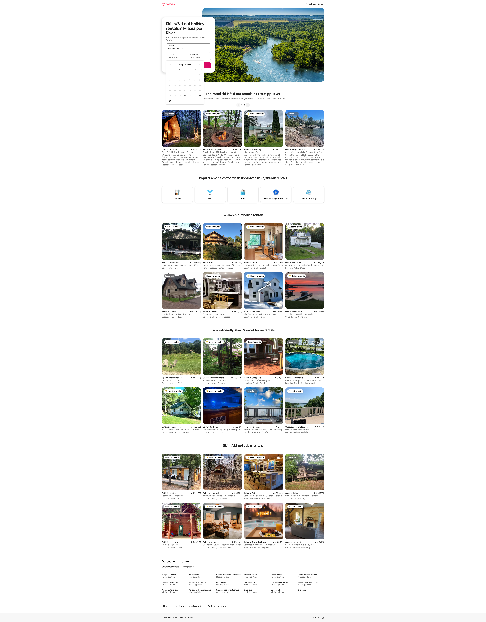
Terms (190, 618)
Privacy (183, 618)
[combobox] (188, 48)
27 (185, 96)
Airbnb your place (314, 4)
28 (190, 96)
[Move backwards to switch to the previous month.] (170, 64)
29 (195, 96)
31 (170, 101)
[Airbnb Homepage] (168, 4)
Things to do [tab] (188, 567)
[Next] (248, 105)
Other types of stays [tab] (170, 567)
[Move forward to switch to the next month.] (199, 64)
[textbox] (177, 57)
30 (200, 96)
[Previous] (238, 105)
